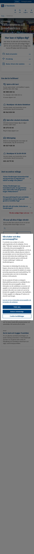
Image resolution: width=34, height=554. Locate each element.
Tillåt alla (17, 307)
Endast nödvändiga (17, 311)
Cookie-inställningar (17, 316)
